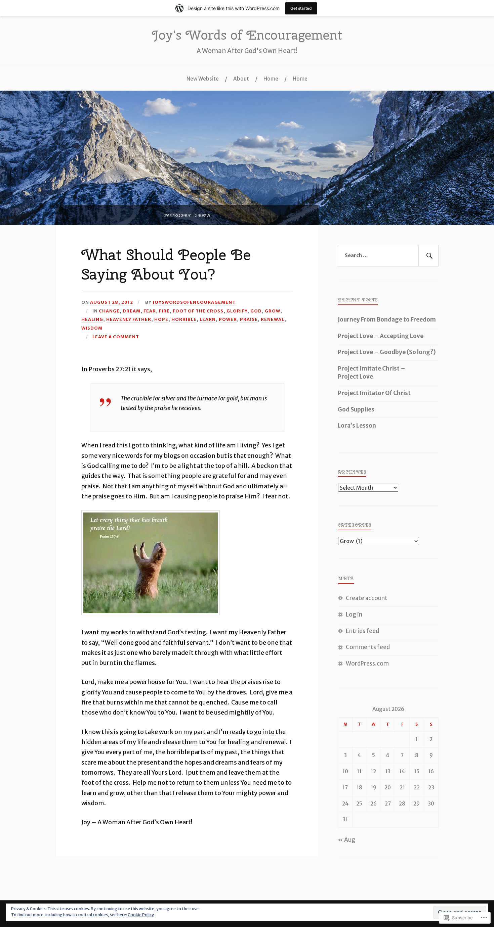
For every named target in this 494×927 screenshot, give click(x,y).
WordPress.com (367, 663)
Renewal (272, 319)
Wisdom (91, 328)
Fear (149, 310)
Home (270, 79)
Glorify (237, 310)
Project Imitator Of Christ (374, 393)
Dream (131, 310)
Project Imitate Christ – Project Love (371, 372)
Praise (249, 319)
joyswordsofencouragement (194, 302)
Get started (301, 8)
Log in (354, 614)
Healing (92, 319)
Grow (272, 310)
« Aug (346, 839)
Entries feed (362, 631)
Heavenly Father (128, 319)
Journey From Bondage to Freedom (387, 319)
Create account (366, 598)
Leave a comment (115, 336)
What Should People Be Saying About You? (166, 264)
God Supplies (356, 409)
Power (228, 319)
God (256, 310)
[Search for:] (388, 255)
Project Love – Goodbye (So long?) (387, 352)
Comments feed (368, 647)
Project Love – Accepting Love (380, 336)
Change (109, 310)
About (241, 79)
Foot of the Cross (198, 310)
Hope (161, 319)
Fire (164, 310)
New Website (203, 79)
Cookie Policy (141, 914)
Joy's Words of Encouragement (247, 35)
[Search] (428, 255)
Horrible (184, 319)
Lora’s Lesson (357, 425)
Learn (208, 319)
